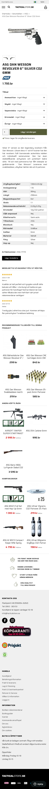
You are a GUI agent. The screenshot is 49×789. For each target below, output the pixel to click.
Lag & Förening (8, 686)
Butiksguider (7, 713)
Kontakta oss (7, 1)
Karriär (5, 716)
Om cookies (7, 730)
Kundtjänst (6, 675)
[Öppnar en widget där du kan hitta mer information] (38, 784)
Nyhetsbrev (7, 727)
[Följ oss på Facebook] (4, 620)
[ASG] (6, 77)
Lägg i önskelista (11, 258)
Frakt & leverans (9, 682)
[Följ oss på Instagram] (12, 620)
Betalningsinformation (11, 679)
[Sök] (9, 7)
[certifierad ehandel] (4, 654)
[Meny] (3, 7)
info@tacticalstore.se (11, 613)
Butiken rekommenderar (12, 709)
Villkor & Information (10, 696)
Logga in (5, 699)
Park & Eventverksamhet (12, 689)
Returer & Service (9, 693)
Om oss (5, 723)
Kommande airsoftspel (11, 720)
